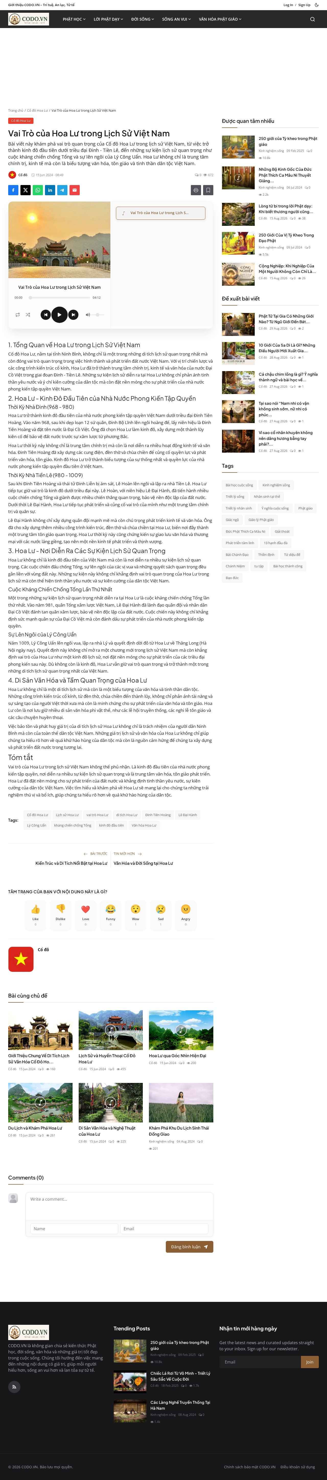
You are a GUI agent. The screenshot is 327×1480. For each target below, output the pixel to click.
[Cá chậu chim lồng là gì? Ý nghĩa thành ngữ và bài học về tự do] (238, 382)
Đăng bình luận (186, 1247)
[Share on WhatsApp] (38, 190)
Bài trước (98, 853)
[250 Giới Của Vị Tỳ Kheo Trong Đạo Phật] (238, 243)
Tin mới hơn (125, 853)
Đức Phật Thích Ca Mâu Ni (245, 531)
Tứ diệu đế (292, 554)
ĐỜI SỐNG (140, 19)
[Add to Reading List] (208, 190)
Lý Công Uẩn (36, 825)
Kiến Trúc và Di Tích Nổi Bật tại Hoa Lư (71, 863)
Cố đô (43, 949)
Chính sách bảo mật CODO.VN (250, 1466)
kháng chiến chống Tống (72, 825)
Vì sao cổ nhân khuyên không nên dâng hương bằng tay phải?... (286, 438)
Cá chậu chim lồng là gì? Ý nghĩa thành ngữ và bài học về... (288, 376)
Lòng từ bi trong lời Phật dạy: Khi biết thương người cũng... (286, 208)
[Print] (196, 190)
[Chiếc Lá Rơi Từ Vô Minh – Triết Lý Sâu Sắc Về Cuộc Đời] (130, 1381)
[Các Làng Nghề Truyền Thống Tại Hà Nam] (130, 1410)
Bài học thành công (287, 566)
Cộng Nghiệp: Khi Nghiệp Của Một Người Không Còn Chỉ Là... (287, 268)
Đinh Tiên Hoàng (158, 815)
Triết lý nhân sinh (239, 508)
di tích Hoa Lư (126, 815)
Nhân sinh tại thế (267, 496)
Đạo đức (232, 577)
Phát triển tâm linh (240, 543)
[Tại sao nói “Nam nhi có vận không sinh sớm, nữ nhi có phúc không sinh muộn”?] (238, 411)
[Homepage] (28, 19)
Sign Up (304, 5)
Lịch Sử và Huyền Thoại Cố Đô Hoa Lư (107, 1058)
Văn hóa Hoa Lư (144, 825)
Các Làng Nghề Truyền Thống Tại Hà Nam (180, 1405)
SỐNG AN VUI (174, 19)
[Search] (312, 19)
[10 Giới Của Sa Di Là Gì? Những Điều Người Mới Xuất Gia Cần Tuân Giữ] (238, 353)
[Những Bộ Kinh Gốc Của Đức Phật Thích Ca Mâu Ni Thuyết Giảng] (238, 177)
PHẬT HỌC (72, 19)
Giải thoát (282, 531)
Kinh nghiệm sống (161, 1141)
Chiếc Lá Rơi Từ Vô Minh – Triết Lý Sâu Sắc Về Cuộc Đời (180, 1376)
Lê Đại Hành (188, 815)
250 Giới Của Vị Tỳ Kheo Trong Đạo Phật (286, 237)
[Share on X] (25, 190)
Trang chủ (15, 110)
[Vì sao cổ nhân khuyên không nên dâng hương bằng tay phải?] (238, 441)
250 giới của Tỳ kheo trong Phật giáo (288, 141)
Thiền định (266, 554)
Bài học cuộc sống (239, 484)
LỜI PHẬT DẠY (107, 19)
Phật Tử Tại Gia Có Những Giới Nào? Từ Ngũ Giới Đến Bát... (286, 318)
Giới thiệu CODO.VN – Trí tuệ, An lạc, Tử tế (41, 5)
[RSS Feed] (14, 1387)
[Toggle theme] (316, 5)
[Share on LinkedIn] (50, 190)
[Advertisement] (163, 70)
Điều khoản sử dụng (298, 1466)
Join (309, 1362)
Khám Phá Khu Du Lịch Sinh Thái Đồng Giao (179, 1131)
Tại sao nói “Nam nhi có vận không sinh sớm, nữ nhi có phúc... (284, 408)
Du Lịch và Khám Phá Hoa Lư (35, 1128)
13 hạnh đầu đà (275, 543)
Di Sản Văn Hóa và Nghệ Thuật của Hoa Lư (107, 1131)
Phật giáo (305, 508)
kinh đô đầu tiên (111, 825)
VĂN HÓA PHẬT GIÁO (218, 19)
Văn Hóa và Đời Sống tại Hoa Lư (143, 863)
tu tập (259, 566)
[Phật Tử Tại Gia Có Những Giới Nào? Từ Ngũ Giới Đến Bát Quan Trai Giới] (238, 324)
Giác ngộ (232, 519)
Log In (288, 5)
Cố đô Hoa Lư (37, 110)
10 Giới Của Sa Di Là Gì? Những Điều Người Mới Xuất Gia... (287, 347)
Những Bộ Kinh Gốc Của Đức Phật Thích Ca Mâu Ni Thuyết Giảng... (285, 175)
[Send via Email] (74, 190)
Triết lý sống (235, 496)
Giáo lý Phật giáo (261, 519)
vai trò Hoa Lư (97, 815)
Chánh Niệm (235, 566)
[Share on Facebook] (13, 190)
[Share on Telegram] (62, 190)
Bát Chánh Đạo (237, 554)
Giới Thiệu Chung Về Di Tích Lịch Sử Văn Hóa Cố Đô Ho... (38, 1058)
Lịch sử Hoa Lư (67, 815)
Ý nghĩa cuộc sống (275, 508)
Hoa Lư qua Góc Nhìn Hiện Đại (177, 1055)
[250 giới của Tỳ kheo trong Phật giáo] (238, 147)
